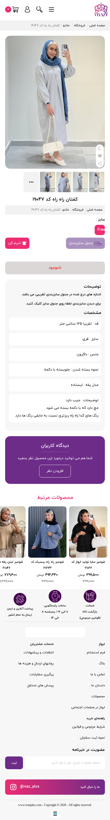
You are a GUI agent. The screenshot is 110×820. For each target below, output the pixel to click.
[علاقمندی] (100, 156)
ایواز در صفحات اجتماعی (88, 707)
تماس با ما (98, 674)
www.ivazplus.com (29, 805)
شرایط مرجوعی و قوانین (88, 727)
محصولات (98, 696)
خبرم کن (15, 243)
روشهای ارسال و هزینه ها (36, 663)
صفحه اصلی (97, 25)
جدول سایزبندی (81, 243)
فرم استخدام (96, 652)
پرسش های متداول (40, 685)
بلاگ (102, 663)
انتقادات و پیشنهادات (39, 652)
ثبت (14, 763)
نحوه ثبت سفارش (92, 738)
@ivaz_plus (29, 786)
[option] (88, 545)
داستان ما (98, 685)
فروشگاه (79, 25)
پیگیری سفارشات (41, 674)
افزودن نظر (55, 471)
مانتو (66, 25)
